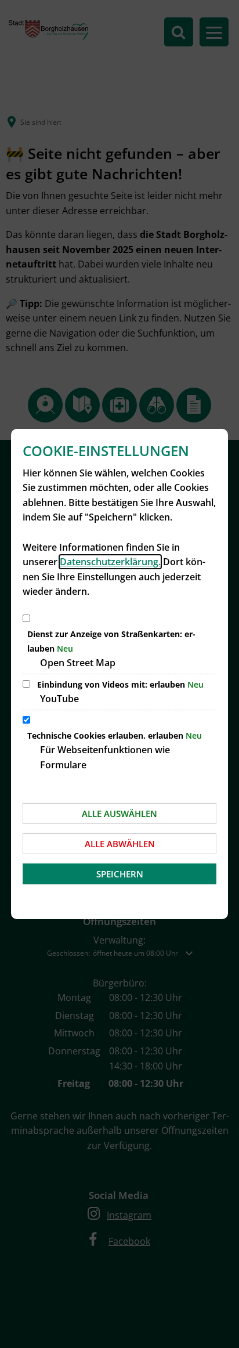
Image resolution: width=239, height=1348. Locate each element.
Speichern (119, 874)
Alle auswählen (119, 813)
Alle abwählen (120, 844)
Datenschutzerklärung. (110, 561)
